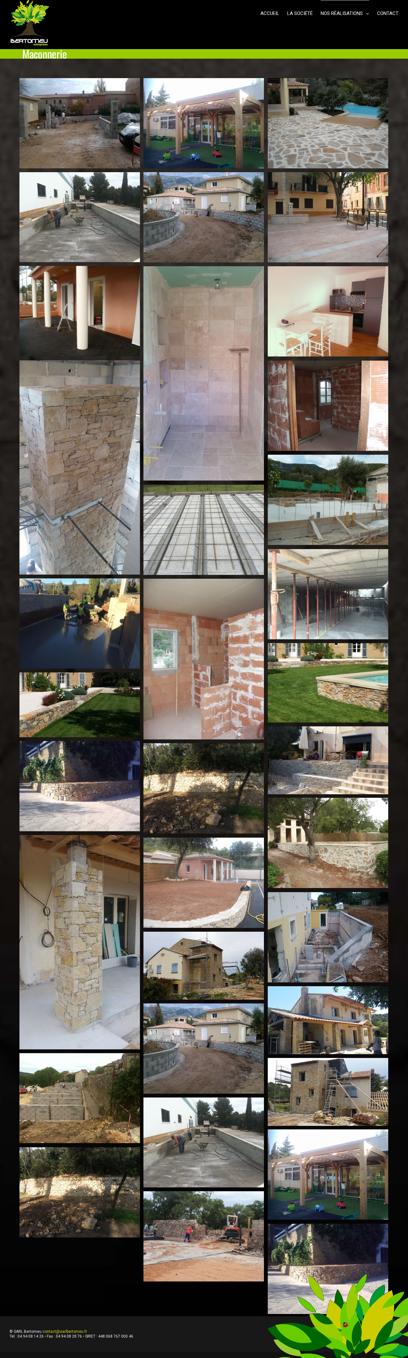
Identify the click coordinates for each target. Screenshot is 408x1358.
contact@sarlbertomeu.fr (64, 1331)
